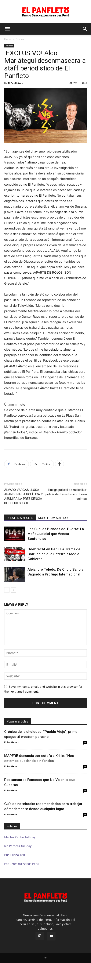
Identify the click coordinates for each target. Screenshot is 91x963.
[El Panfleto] (45, 11)
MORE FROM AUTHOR (53, 518)
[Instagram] (40, 936)
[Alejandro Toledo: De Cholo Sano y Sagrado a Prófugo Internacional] (14, 574)
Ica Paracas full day (18, 846)
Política (19, 39)
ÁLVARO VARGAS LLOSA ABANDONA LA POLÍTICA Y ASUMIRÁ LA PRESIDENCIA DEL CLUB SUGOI (23, 496)
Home (7, 39)
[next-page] (13, 590)
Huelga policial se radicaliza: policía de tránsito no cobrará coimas (66, 494)
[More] (59, 464)
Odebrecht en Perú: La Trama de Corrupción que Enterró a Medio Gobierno (54, 554)
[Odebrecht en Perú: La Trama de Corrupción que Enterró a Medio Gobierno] (14, 554)
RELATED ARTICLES (20, 518)
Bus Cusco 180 (14, 855)
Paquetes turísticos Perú (21, 864)
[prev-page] (7, 590)
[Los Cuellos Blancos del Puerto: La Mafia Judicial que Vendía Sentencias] (14, 534)
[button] (7, 29)
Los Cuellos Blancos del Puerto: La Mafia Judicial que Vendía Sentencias (56, 534)
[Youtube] (51, 936)
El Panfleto (14, 83)
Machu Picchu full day (20, 837)
